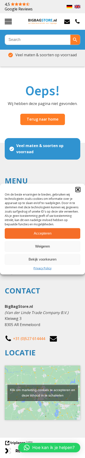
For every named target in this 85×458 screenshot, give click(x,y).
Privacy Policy (42, 268)
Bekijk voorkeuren (42, 259)
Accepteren (42, 233)
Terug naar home (43, 119)
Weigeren (42, 246)
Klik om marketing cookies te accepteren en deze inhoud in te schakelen (42, 392)
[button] (78, 189)
